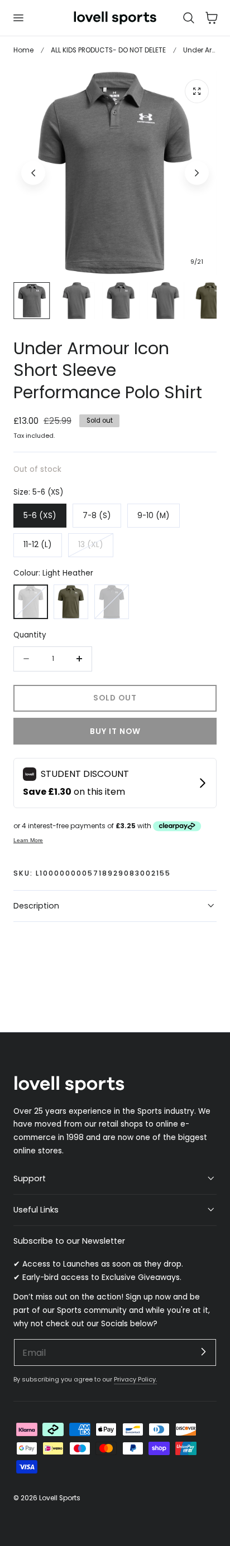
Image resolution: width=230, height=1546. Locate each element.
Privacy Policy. (135, 1379)
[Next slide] (197, 173)
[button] (18, 18)
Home (23, 50)
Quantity (29, 635)
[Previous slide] (33, 173)
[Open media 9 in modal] (197, 91)
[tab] (31, 300)
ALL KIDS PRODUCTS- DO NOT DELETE (108, 50)
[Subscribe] (203, 1352)
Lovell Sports (59, 1497)
